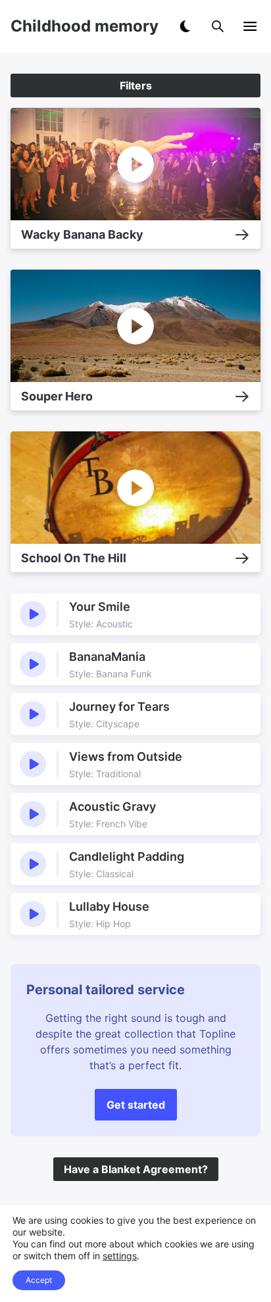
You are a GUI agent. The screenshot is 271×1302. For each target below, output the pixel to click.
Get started (136, 1104)
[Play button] (33, 614)
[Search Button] (218, 26)
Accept (39, 1280)
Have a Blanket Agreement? (136, 1169)
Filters (136, 85)
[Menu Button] (249, 26)
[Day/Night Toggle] (185, 26)
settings (120, 1255)
